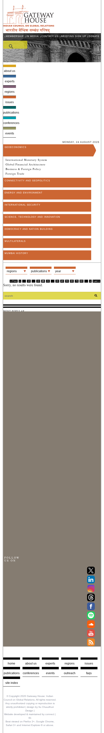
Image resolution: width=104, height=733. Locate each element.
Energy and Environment (24, 193)
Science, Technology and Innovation (32, 217)
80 (81, 281)
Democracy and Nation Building (29, 229)
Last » (96, 281)
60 (72, 281)
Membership (15, 36)
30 (57, 281)
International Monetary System (26, 160)
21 (48, 281)
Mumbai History (16, 253)
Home (11, 663)
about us (31, 663)
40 (62, 281)
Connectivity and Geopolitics (27, 180)
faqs (89, 673)
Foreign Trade (15, 173)
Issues (9, 102)
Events (9, 133)
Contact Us (50, 36)
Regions (10, 91)
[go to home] (28, 31)
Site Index (11, 683)
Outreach (69, 673)
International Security (22, 205)
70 (76, 281)
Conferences (9, 123)
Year (58, 271)
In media (32, 36)
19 (38, 281)
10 (29, 281)
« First (13, 281)
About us (9, 71)
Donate (94, 36)
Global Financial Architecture (25, 164)
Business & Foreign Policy (23, 169)
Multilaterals (15, 241)
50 (67, 281)
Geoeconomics (15, 147)
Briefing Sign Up (73, 36)
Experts (10, 81)
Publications (9, 112)
